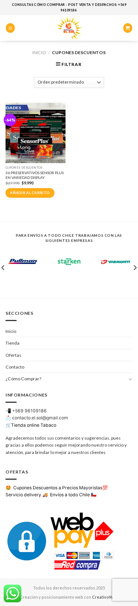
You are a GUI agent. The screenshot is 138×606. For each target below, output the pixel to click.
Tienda (13, 343)
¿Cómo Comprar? (23, 378)
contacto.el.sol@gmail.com (40, 417)
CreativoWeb (105, 597)
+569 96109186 (29, 410)
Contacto (15, 367)
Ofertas (13, 355)
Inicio (39, 52)
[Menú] (10, 27)
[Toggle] (130, 379)
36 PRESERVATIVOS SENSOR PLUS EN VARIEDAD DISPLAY (35, 175)
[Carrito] (127, 27)
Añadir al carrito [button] (30, 193)
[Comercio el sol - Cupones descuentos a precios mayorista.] (69, 28)
